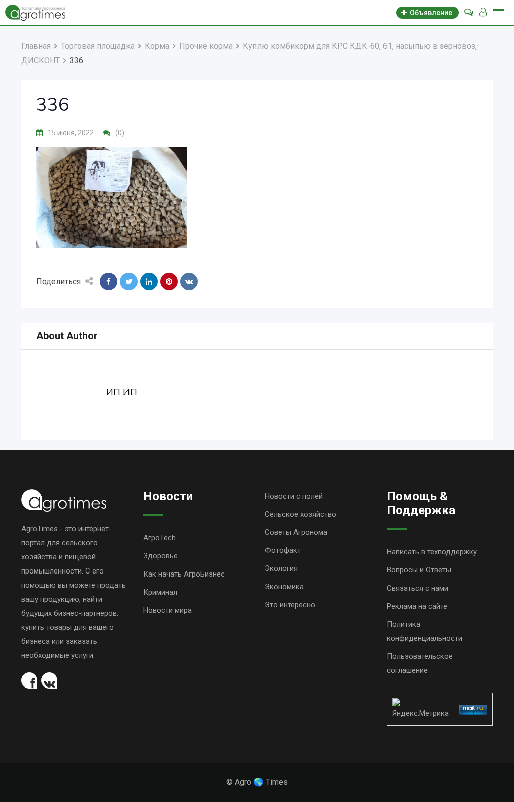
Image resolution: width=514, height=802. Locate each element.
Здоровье (160, 555)
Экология (281, 568)
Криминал (160, 592)
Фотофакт (283, 550)
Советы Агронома (296, 532)
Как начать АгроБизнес (184, 574)
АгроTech (159, 537)
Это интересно (290, 604)
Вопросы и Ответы (419, 570)
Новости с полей (294, 496)
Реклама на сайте (417, 606)
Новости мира (167, 610)
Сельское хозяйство (300, 514)
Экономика (284, 586)
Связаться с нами (417, 588)
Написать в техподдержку (432, 551)
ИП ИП (121, 392)
